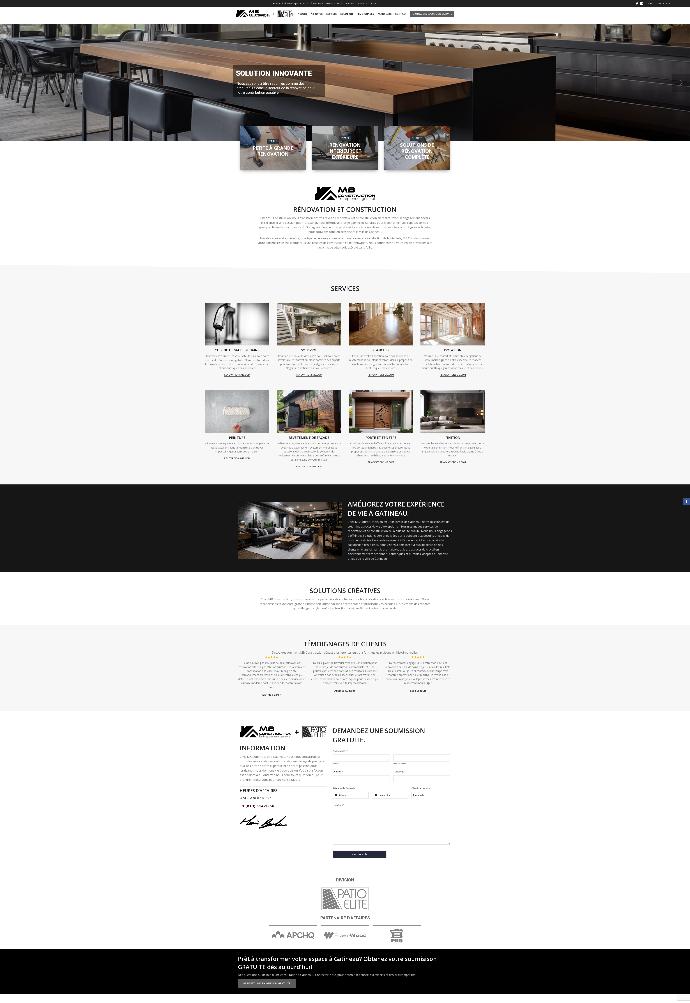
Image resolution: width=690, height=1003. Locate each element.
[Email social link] (641, 3)
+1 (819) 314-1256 (257, 805)
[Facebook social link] (637, 3)
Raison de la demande (344, 788)
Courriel (338, 771)
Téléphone (398, 771)
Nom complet (341, 751)
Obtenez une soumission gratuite (432, 13)
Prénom (336, 763)
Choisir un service (420, 788)
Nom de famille (399, 763)
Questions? (338, 805)
